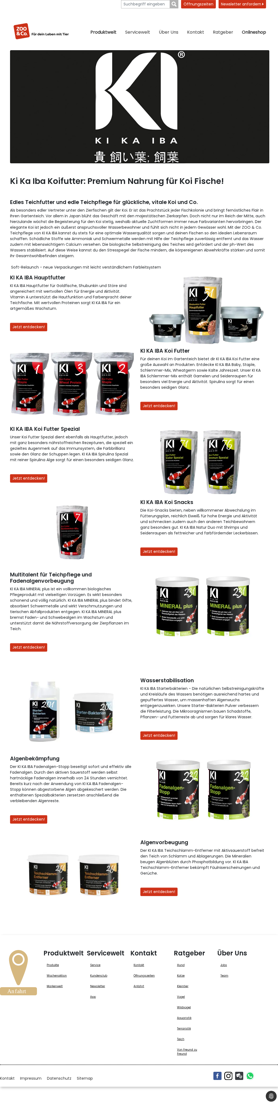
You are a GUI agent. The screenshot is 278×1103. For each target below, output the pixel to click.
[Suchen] (174, 4)
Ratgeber (223, 32)
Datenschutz (59, 1078)
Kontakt (195, 32)
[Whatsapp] (250, 1076)
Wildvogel (184, 1007)
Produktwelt (103, 32)
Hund (181, 965)
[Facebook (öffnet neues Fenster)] (217, 1076)
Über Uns (168, 32)
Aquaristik (184, 1018)
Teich (180, 1039)
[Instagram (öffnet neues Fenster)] (228, 1076)
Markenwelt (55, 986)
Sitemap (85, 1078)
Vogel (181, 997)
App (93, 997)
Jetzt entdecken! (28, 327)
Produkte (53, 965)
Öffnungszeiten (198, 4)
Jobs (223, 965)
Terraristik (184, 1029)
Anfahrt (139, 986)
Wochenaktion (57, 976)
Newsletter (97, 986)
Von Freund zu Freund (187, 1052)
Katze (181, 976)
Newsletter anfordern (241, 4)
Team (224, 976)
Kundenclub (98, 976)
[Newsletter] (239, 1076)
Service (95, 965)
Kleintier (182, 986)
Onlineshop (254, 32)
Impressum (31, 1078)
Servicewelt (137, 32)
